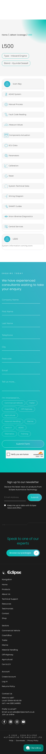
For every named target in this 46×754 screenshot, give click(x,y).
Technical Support (10, 599)
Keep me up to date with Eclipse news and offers (21, 506)
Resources (6, 604)
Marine (30, 421)
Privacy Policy (32, 740)
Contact (5, 613)
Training (24, 434)
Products (6, 589)
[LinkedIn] (10, 722)
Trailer (32, 403)
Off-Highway (26, 409)
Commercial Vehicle (14, 403)
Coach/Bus (9, 409)
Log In (5, 681)
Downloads (20, 740)
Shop (4, 618)
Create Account (9, 677)
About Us (6, 594)
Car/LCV (8, 427)
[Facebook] (4, 722)
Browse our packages (20, 552)
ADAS (21, 427)
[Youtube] (23, 722)
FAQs (11, 740)
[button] (33, 747)
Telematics (9, 434)
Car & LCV (6, 664)
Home (5, 35)
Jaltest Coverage (17, 35)
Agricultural (10, 415)
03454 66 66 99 (14, 700)
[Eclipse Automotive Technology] (11, 572)
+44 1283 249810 (13, 703)
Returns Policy (8, 686)
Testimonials (7, 608)
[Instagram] (17, 722)
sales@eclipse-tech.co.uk (23, 712)
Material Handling (13, 421)
